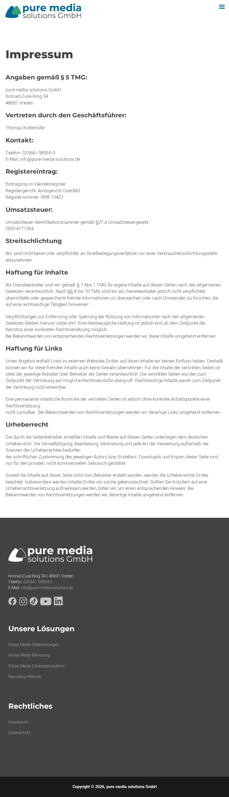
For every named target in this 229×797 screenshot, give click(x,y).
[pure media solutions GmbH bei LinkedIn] (59, 604)
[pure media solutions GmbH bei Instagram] (23, 604)
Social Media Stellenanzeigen (33, 645)
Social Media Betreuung (29, 655)
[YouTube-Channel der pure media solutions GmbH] (45, 604)
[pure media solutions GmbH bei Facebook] (12, 604)
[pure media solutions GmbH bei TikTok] (34, 604)
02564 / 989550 (37, 582)
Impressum (18, 722)
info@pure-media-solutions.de (47, 588)
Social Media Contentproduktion (36, 666)
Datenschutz (19, 733)
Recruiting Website (24, 677)
